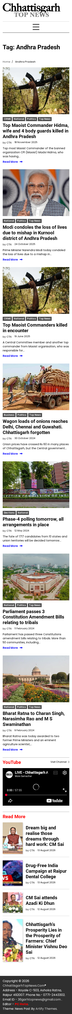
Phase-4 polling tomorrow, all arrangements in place (33, 521)
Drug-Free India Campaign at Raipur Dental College (46, 871)
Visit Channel (58, 762)
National (19, 119)
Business (9, 414)
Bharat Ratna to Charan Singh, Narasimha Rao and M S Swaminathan (34, 719)
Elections (9, 512)
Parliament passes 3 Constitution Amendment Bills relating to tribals (33, 617)
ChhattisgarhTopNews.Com (24, 985)
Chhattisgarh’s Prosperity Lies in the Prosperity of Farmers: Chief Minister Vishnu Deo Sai (46, 938)
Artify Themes (46, 1008)
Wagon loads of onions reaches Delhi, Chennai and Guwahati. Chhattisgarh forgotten (35, 427)
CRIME (7, 119)
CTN (9, 142)
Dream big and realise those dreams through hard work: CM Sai (45, 836)
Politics (31, 119)
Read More (10, 161)
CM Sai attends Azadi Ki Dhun (41, 900)
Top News (44, 119)
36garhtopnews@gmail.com (39, 999)
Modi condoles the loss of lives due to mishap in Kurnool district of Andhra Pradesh (35, 233)
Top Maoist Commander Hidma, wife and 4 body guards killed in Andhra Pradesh (36, 131)
